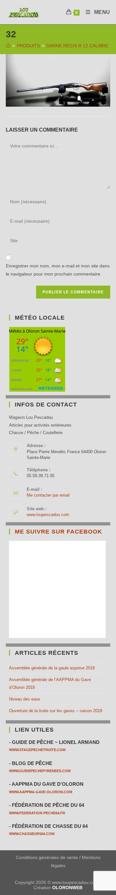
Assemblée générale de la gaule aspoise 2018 (52, 667)
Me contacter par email (48, 495)
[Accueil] (8, 45)
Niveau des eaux (24, 699)
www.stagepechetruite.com (37, 750)
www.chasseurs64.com (31, 834)
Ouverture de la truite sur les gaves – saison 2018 (55, 710)
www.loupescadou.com (48, 514)
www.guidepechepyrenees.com (40, 771)
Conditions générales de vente (47, 857)
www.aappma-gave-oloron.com (40, 792)
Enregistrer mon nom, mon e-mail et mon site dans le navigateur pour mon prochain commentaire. (58, 270)
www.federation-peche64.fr (37, 813)
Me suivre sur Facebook (58, 531)
